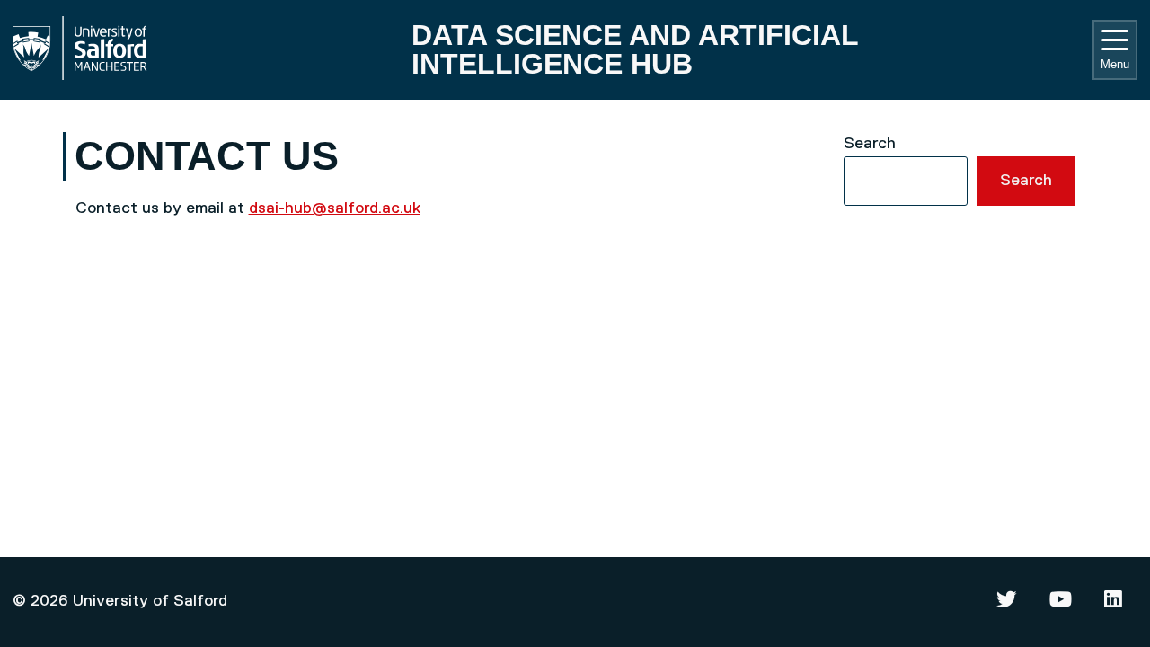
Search (870, 144)
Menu (1115, 64)
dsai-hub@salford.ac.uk (334, 208)
